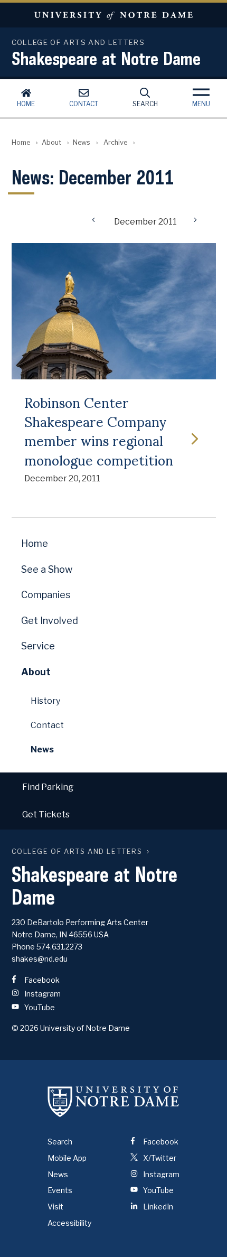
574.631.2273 (59, 946)
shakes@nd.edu (40, 958)
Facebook (41, 979)
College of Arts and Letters (77, 851)
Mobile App (67, 1157)
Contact (83, 104)
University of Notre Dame (113, 15)
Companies (45, 594)
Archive (115, 142)
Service (38, 645)
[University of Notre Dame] (113, 1101)
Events (60, 1190)
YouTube (39, 1007)
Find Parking (47, 787)
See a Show (46, 569)
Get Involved (49, 620)
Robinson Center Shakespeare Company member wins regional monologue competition (98, 430)
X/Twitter (158, 1157)
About (51, 142)
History (45, 701)
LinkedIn (157, 1206)
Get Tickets (46, 814)
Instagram (42, 993)
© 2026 (25, 1027)
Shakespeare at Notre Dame (106, 58)
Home (26, 104)
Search (145, 104)
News (81, 142)
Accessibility (69, 1222)
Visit (55, 1206)
